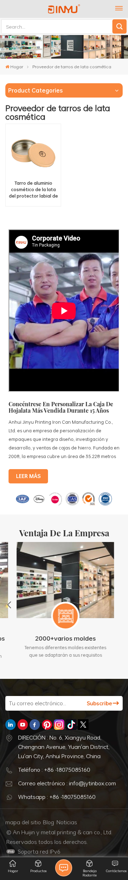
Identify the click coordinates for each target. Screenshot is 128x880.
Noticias (67, 822)
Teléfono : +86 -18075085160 (54, 769)
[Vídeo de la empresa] (64, 390)
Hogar (16, 66)
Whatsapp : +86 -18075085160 (57, 796)
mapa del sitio (23, 822)
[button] (9, 604)
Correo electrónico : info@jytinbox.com (67, 783)
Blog (48, 822)
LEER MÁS (28, 476)
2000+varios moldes (64, 638)
